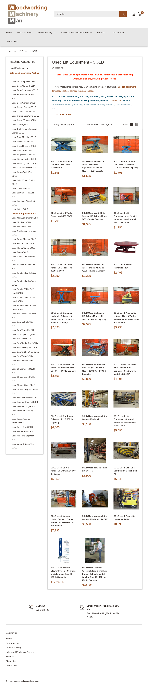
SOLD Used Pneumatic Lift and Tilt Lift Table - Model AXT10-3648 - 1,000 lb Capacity (126, 317)
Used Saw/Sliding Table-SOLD (25, 347)
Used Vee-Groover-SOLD (23, 431)
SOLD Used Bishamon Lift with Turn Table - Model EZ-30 (62, 164)
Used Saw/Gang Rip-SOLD (24, 330)
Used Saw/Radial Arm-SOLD (25, 343)
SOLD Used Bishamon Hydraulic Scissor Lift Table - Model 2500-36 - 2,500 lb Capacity (62, 317)
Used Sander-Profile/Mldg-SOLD (24, 267)
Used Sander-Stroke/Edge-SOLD (24, 283)
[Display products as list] (136, 124)
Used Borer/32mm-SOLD (23, 86)
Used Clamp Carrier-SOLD (24, 107)
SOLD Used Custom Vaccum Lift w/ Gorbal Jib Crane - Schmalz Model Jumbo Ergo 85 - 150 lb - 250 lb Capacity (94, 573)
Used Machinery (44, 32)
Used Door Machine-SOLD (24, 137)
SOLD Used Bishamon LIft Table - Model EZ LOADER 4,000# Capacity (126, 164)
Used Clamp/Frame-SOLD (24, 120)
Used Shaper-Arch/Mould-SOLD (24, 371)
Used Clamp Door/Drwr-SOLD (25, 116)
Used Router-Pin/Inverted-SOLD (24, 258)
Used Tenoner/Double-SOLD (25, 402)
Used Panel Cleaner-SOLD (24, 239)
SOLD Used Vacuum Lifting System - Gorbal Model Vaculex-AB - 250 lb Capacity (62, 521)
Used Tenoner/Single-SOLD (24, 406)
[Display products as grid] (131, 124)
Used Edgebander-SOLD (23, 154)
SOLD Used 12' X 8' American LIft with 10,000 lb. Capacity (63, 471)
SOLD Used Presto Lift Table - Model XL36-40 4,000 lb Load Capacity (93, 267)
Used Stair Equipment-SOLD (25, 397)
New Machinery (24, 32)
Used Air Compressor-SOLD (24, 81)
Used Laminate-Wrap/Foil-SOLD (24, 203)
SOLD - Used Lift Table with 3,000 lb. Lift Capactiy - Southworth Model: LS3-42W (125, 369)
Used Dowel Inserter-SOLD (24, 146)
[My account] (134, 14)
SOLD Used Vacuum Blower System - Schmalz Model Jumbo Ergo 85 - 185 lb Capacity (63, 572)
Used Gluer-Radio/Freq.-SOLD (23, 174)
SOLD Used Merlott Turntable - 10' (123, 266)
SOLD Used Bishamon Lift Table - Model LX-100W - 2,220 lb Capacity (94, 316)
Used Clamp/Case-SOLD (23, 111)
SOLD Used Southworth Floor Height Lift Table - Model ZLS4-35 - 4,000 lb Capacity (94, 369)
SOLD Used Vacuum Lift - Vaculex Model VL (94, 418)
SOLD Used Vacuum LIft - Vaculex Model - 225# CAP (95, 517)
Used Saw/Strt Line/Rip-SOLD (25, 352)
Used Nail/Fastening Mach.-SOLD (24, 233)
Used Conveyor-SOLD (22, 125)
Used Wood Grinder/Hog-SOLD (23, 446)
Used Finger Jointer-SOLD (24, 159)
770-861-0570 (114, 100)
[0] (140, 14)
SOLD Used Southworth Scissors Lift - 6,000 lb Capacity (62, 419)
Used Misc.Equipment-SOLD (25, 218)
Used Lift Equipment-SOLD (25, 213)
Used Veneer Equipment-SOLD (23, 438)
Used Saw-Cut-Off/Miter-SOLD (23, 324)
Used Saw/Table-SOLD (22, 356)
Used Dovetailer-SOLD (22, 141)
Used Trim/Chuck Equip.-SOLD (23, 413)
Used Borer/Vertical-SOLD (24, 103)
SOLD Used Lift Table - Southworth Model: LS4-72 (126, 471)
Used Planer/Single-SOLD (23, 248)
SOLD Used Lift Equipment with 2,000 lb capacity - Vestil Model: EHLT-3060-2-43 (125, 218)
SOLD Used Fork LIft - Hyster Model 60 (124, 517)
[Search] (123, 14)
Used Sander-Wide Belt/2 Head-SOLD (23, 299)
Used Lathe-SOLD (20, 209)
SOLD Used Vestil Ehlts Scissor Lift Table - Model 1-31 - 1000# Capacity (94, 216)
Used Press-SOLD (20, 252)
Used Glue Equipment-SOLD (25, 168)
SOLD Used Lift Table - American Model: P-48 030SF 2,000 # (62, 267)
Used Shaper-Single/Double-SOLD (25, 391)
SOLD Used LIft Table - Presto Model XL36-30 (62, 214)
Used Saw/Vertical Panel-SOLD (23, 362)
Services (101, 32)
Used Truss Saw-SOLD (22, 427)
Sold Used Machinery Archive (74, 32)
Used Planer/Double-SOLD (24, 243)
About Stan (118, 32)
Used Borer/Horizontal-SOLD (25, 90)
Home (9, 32)
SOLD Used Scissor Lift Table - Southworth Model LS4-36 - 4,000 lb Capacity (63, 367)
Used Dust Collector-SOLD (24, 150)
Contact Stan (12, 41)
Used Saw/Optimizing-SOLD (24, 334)
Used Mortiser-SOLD (21, 222)
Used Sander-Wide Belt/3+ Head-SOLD (24, 307)
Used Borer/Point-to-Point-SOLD (24, 96)
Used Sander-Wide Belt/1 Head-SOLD (23, 291)
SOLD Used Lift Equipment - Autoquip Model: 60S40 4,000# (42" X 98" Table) (126, 421)
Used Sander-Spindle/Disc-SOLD (24, 275)
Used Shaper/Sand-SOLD (23, 385)
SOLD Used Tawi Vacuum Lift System (94, 469)
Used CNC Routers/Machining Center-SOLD (25, 131)
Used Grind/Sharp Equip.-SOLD (23, 182)
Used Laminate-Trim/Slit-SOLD (23, 195)
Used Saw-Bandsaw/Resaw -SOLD (25, 315)
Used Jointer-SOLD (20, 188)
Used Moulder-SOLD (21, 226)
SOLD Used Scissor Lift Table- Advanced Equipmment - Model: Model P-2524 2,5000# (93, 166)
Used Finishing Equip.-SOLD (25, 163)
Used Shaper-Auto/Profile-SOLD (24, 379)
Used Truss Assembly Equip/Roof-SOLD (21, 421)
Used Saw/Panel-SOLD (22, 339)
